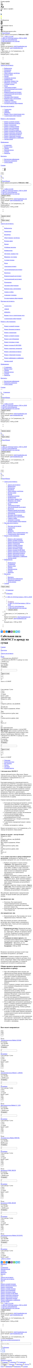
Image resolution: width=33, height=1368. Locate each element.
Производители (9, 150)
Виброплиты (8, 68)
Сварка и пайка (9, 100)
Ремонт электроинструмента (12, 134)
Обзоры (6, 148)
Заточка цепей (8, 139)
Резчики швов (8, 74)
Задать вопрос (8, 162)
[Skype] (16, 632)
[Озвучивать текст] (2, 27)
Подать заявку (5, 63)
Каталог (3, 1274)
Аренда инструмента (7, 65)
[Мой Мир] (7, 632)
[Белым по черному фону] (1, 12)
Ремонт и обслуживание (8, 118)
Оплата (6, 765)
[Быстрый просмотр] (2, 1031)
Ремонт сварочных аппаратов (13, 133)
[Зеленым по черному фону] (1, 18)
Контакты (4, 156)
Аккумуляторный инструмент (13, 89)
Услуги (3, 1280)
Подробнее (4, 1054)
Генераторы (7, 70)
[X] (9, 632)
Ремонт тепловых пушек (11, 129)
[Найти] (2, 186)
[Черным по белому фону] (1, 10)
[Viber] (12, 632)
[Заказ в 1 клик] (2, 1033)
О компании (8, 145)
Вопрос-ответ (8, 147)
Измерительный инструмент (12, 92)
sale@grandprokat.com (16, 48)
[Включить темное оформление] (2, 218)
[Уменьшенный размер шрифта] (1, 3)
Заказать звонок (5, 43)
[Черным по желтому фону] (1, 16)
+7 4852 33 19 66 (8, 36)
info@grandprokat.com (20, 46)
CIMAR (6, 111)
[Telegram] (19, 632)
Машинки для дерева (10, 82)
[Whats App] (5, 170)
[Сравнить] (2, 678)
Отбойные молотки (10, 78)
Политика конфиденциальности (10, 1340)
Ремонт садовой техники (11, 126)
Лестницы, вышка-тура (11, 81)
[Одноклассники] (4, 632)
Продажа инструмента (7, 106)
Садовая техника (9, 84)
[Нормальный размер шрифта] (2, 5)
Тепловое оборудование (11, 97)
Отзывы (6, 151)
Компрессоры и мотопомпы (12, 98)
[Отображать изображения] (2, 22)
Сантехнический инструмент (13, 94)
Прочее (6, 76)
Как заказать (8, 763)
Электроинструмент (10, 87)
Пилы (6, 86)
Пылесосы (7, 90)
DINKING (7, 112)
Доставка (7, 766)
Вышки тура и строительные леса (14, 114)
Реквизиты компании (10, 161)
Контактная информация (11, 159)
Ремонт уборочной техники (12, 136)
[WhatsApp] (14, 632)
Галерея (3, 165)
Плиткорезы (8, 95)
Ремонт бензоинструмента (12, 123)
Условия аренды (9, 768)
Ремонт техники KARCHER (12, 131)
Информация (5, 142)
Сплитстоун (7, 109)
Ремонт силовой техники (11, 121)
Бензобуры (7, 71)
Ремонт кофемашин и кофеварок (14, 137)
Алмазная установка (10, 101)
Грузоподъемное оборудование (13, 103)
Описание (7, 760)
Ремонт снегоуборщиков (11, 128)
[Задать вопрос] (2, 676)
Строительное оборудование (12, 115)
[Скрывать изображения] (1, 24)
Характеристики (9, 762)
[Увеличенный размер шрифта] (2, 7)
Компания (4, 1264)
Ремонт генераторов (10, 125)
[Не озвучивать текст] (1, 30)
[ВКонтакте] (5, 168)
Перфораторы (8, 79)
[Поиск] (2, 173)
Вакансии (7, 153)
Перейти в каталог (6, 1360)
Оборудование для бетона (12, 73)
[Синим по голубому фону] (1, 14)
